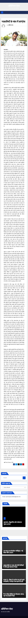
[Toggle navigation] (14, 12)
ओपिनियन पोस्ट (14, 5)
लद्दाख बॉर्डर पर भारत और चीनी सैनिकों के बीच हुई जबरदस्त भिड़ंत (13, 566)
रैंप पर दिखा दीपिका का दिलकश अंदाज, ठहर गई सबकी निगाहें (13, 595)
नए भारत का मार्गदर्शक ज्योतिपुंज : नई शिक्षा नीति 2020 (13, 551)
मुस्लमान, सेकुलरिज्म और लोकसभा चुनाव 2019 (13, 523)
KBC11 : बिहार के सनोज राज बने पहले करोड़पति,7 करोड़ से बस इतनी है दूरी (13, 580)
